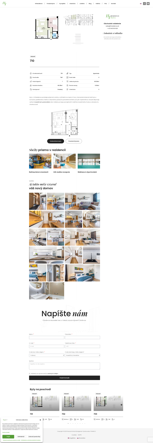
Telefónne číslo (70, 343)
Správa (31, 361)
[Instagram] (144, 3)
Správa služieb (5, 432)
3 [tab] (73, 423)
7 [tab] (82, 423)
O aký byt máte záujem (36, 352)
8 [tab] (85, 423)
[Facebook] (148, 3)
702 (63, 414)
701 (31, 414)
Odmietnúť (21, 436)
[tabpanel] (45, 406)
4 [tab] (75, 423)
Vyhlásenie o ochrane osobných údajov (31, 440)
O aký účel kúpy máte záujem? (74, 352)
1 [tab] (68, 423)
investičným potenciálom (42, 102)
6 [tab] (80, 423)
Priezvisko (68, 334)
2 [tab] (70, 423)
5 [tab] (77, 423)
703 (95, 414)
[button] (40, 420)
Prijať (8, 436)
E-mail (31, 343)
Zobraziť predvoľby (34, 436)
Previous (31, 405)
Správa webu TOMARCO (89, 431)
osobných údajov (52, 373)
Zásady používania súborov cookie (11, 440)
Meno (31, 334)
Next (121, 405)
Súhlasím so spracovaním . (44, 373)
